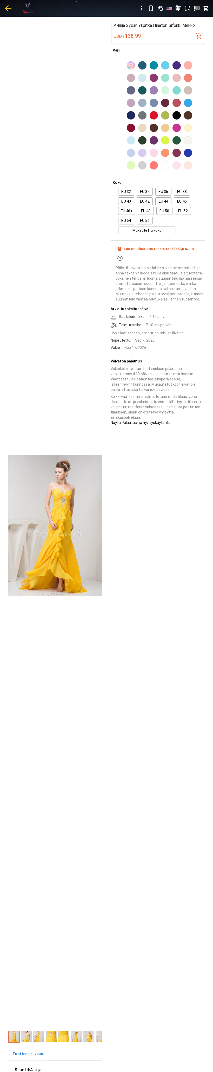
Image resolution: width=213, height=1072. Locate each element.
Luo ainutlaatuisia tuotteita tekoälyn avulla (159, 249)
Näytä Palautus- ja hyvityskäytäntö (140, 423)
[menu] (141, 8)
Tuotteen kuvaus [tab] (27, 1054)
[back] (8, 8)
